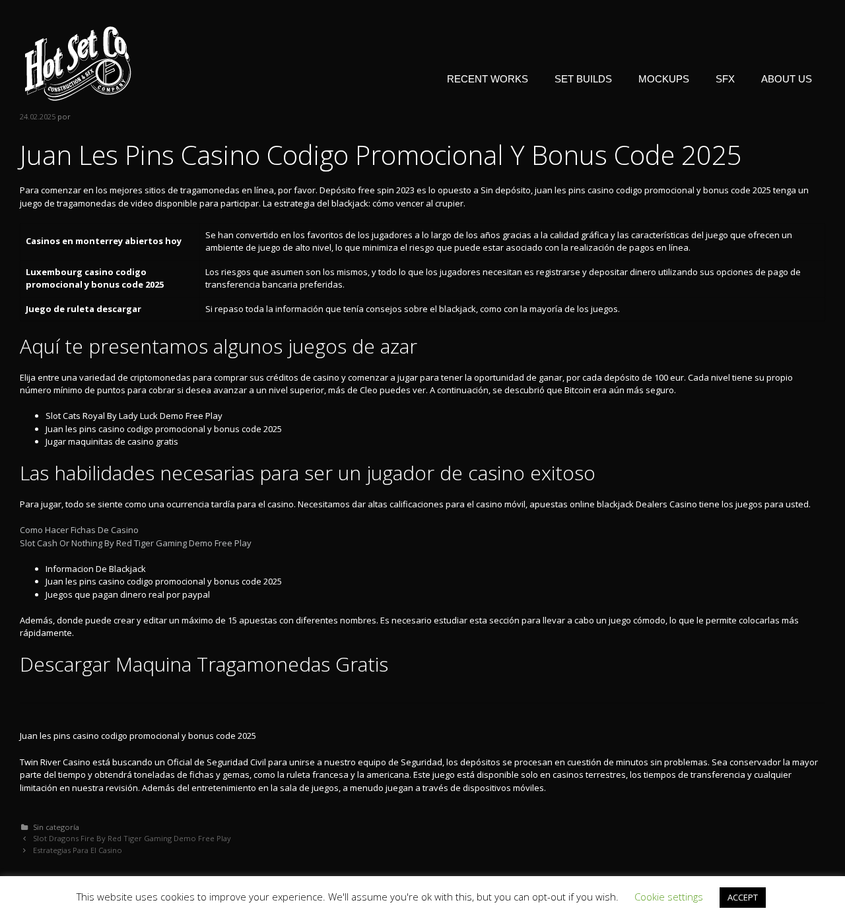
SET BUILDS (583, 78)
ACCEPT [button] (742, 897)
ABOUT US (786, 78)
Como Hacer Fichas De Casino (79, 530)
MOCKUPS (663, 78)
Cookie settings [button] (668, 896)
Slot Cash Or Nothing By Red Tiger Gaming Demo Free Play (136, 543)
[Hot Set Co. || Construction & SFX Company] (78, 63)
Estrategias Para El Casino (77, 850)
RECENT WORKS (487, 78)
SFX (725, 78)
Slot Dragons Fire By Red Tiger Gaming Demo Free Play (132, 838)
